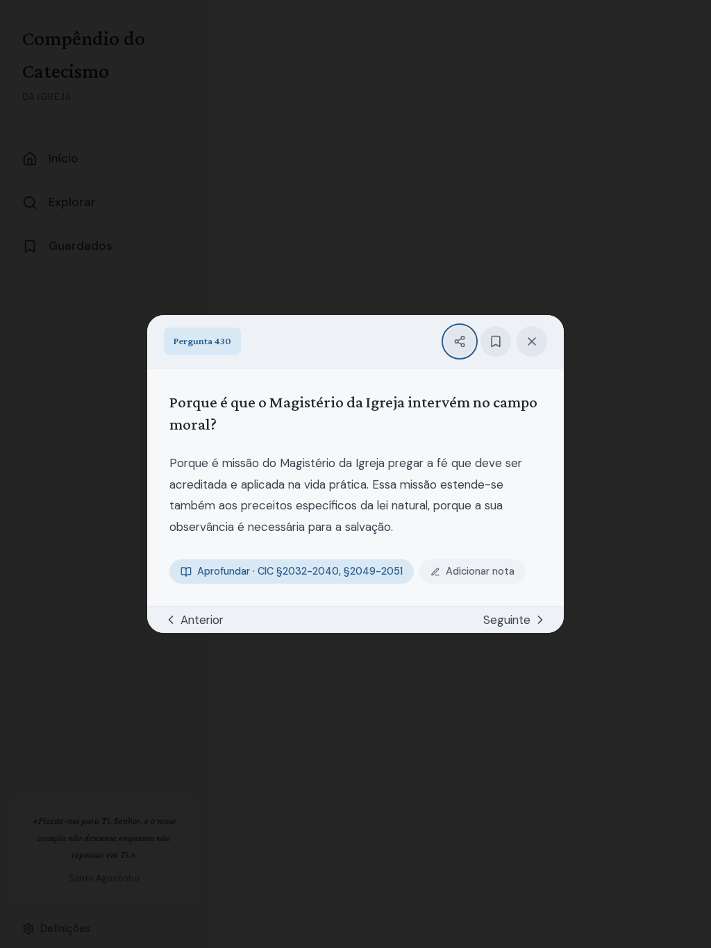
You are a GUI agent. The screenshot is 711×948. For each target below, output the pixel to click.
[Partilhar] (459, 341)
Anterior (202, 619)
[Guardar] (495, 341)
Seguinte (506, 619)
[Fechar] (532, 341)
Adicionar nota (480, 571)
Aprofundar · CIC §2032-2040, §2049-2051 (300, 571)
